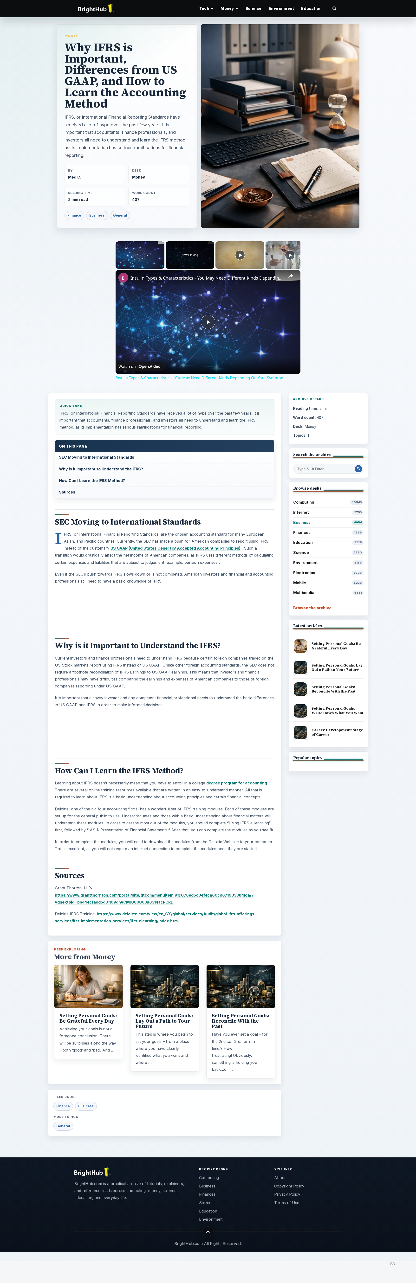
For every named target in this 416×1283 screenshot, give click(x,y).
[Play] (118, 266)
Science (253, 8)
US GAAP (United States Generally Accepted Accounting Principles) (175, 548)
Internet (327, 512)
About (280, 1177)
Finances (327, 532)
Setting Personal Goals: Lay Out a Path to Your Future (164, 1021)
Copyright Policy (289, 1186)
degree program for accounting (236, 783)
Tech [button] (204, 8)
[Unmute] (124, 266)
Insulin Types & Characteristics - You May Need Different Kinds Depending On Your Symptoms (207, 278)
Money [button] (228, 8)
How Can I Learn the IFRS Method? (92, 480)
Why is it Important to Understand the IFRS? (101, 469)
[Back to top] (208, 1231)
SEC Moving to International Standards (96, 457)
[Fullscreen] (161, 266)
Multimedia (327, 592)
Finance (74, 215)
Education (311, 8)
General (120, 215)
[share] (290, 276)
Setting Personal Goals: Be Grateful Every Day (88, 1018)
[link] (123, 277)
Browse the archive (312, 607)
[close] (392, 1264)
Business (97, 215)
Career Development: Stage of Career (337, 732)
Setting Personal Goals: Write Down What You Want (338, 710)
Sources (67, 492)
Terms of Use (286, 1202)
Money (71, 36)
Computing (327, 502)
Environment (281, 8)
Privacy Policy (287, 1194)
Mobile (327, 582)
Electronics (327, 572)
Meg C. (74, 177)
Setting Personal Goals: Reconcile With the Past (240, 1021)
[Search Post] (358, 468)
